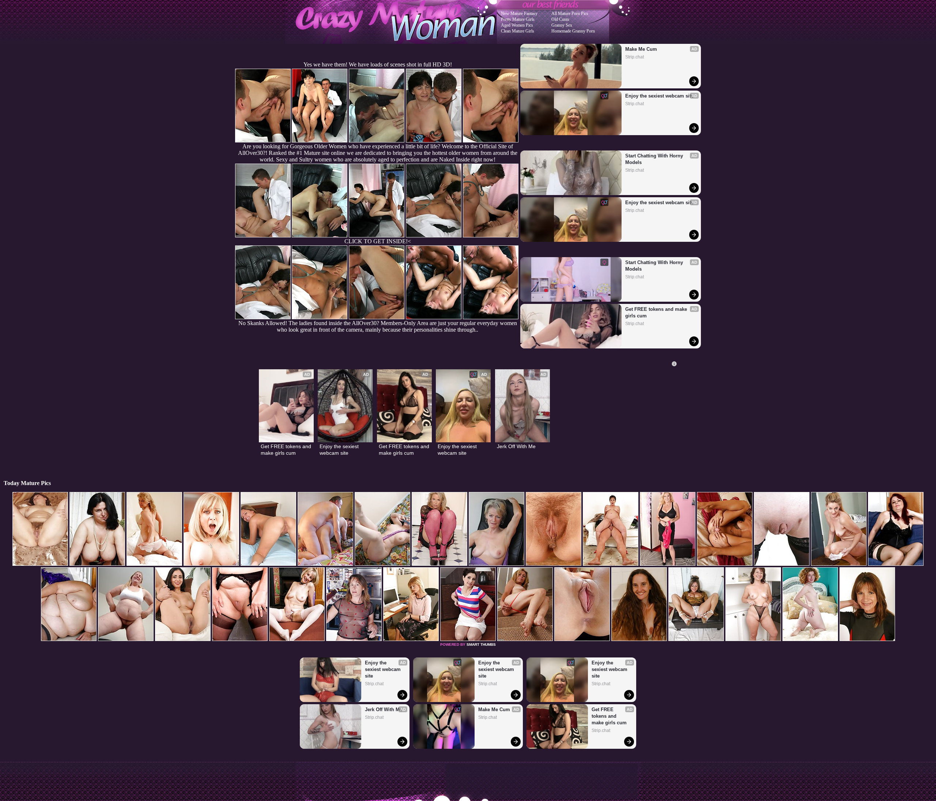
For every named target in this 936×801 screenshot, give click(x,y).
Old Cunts (560, 19)
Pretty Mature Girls (518, 19)
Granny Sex (561, 25)
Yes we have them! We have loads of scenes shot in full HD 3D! (377, 64)
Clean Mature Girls (517, 31)
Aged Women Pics (517, 25)
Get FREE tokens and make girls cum (656, 312)
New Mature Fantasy (519, 13)
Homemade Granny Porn (573, 31)
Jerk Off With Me (516, 446)
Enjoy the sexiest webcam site (659, 96)
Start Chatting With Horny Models (654, 159)
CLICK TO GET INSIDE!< (377, 241)
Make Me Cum (641, 49)
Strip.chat (634, 57)
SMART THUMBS (481, 644)
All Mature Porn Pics (569, 13)
